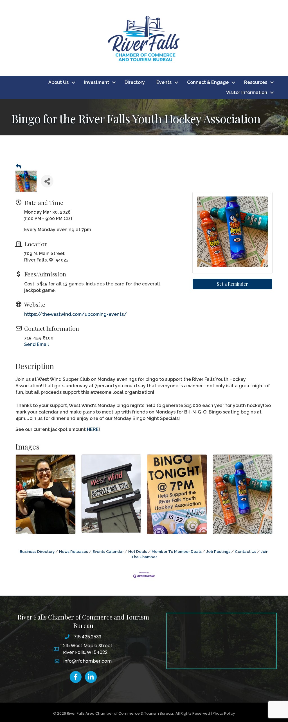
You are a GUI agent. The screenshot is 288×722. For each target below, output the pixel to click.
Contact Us (245, 551)
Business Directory (37, 551)
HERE (93, 429)
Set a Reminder (232, 284)
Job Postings (218, 551)
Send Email (36, 344)
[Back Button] (18, 167)
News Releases (73, 551)
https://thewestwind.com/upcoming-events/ (75, 314)
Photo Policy (224, 713)
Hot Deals (137, 551)
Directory (135, 82)
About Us (58, 82)
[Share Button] (47, 181)
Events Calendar (108, 551)
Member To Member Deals (177, 551)
